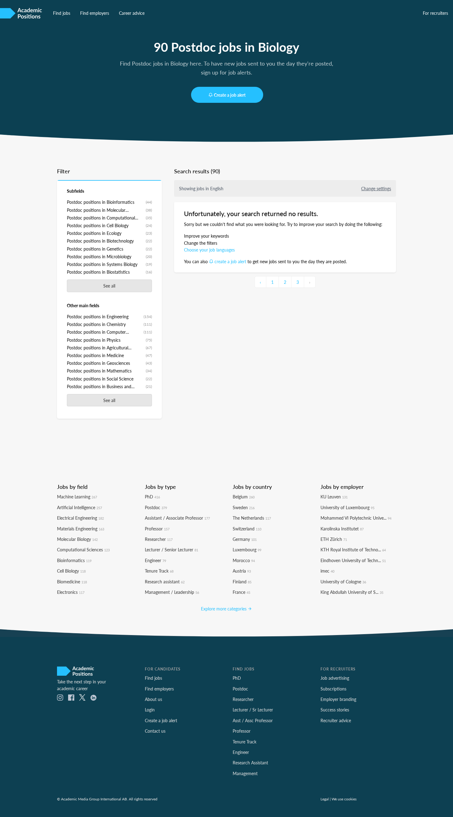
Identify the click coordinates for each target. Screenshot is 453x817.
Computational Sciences (83, 549)
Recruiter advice (335, 720)
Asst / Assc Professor (253, 720)
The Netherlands (252, 518)
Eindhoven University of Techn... (353, 560)
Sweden (244, 507)
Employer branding (338, 699)
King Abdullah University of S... (351, 592)
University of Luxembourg (347, 507)
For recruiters (435, 13)
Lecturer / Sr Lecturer (253, 709)
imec (327, 571)
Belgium (244, 496)
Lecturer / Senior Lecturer (171, 549)
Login (150, 709)
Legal (324, 799)
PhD (152, 496)
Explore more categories (224, 609)
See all (109, 286)
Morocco (244, 560)
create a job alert (230, 261)
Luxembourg (247, 549)
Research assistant (165, 581)
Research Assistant (250, 762)
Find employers (94, 13)
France (241, 592)
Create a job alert (230, 95)
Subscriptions (333, 689)
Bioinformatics (74, 560)
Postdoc (156, 507)
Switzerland (247, 528)
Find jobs (61, 13)
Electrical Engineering (80, 518)
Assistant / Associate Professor (177, 518)
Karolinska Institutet (342, 528)
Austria (242, 571)
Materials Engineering (80, 528)
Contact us (155, 731)
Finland (242, 581)
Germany (245, 539)
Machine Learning (77, 496)
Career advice (132, 13)
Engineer (155, 560)
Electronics (70, 592)
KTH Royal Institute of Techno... (353, 549)
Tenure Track (159, 571)
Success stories (334, 709)
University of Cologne (343, 581)
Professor (157, 528)
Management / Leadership (172, 592)
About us (153, 699)
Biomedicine (72, 581)
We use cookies (344, 799)
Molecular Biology (77, 539)
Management (245, 773)
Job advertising (334, 678)
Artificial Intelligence (79, 507)
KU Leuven (334, 496)
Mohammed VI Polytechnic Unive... (355, 518)
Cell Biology (71, 571)
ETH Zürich (333, 539)
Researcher (159, 539)
